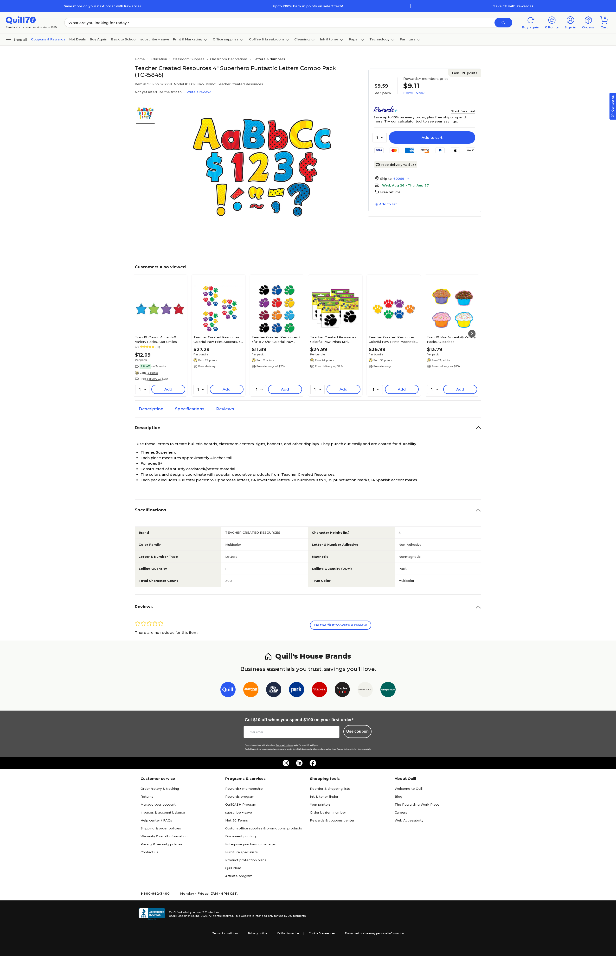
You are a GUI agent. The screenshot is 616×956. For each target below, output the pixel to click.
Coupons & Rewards (48, 39)
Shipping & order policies (161, 828)
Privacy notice (257, 933)
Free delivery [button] (207, 366)
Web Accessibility (409, 820)
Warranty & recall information (164, 836)
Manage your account (158, 804)
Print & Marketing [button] (187, 39)
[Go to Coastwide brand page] (250, 690)
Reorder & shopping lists (330, 788)
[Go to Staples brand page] (319, 690)
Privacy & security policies (161, 844)
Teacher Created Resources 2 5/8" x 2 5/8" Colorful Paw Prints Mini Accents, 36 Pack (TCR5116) (276, 339)
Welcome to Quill (409, 788)
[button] (503, 22)
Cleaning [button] (302, 39)
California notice (288, 933)
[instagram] (286, 763)
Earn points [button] (464, 73)
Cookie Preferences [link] (322, 933)
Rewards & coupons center (332, 820)
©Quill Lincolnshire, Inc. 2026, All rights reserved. (201, 916)
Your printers (320, 804)
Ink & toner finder (324, 796)
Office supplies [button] (225, 39)
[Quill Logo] (21, 20)
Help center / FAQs (156, 820)
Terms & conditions (225, 933)
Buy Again (98, 39)
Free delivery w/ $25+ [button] (154, 378)
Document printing (240, 836)
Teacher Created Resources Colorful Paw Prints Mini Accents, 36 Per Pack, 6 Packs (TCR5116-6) (335, 339)
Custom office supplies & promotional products (263, 828)
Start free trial (463, 111)
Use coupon (357, 731)
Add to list (388, 204)
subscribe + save (154, 39)
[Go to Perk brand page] (296, 690)
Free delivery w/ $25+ (398, 165)
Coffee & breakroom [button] (266, 39)
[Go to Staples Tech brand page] (342, 690)
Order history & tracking (160, 788)
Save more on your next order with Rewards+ (102, 6)
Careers (401, 812)
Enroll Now (413, 93)
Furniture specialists (241, 852)
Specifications (190, 408)
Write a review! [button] (198, 92)
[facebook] (313, 763)
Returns (147, 796)
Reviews (225, 408)
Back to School (123, 39)
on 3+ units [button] (158, 366)
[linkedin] (299, 763)
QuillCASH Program (240, 804)
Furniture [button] (408, 39)
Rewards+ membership (244, 788)
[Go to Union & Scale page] (365, 690)
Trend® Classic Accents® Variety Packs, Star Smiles (156, 339)
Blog (398, 796)
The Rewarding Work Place (417, 804)
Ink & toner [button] (329, 39)
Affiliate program (238, 876)
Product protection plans (245, 860)
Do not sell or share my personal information (374, 933)
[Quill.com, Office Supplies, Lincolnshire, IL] (152, 914)
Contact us (149, 852)
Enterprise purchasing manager (250, 844)
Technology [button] (379, 39)
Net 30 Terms (236, 820)
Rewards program (239, 796)
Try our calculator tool (403, 121)
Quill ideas (233, 868)
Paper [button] (354, 39)
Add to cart (432, 137)
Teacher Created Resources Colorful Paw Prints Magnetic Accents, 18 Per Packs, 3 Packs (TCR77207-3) (392, 339)
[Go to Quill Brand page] (228, 690)
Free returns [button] (390, 192)
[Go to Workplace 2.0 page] (388, 690)
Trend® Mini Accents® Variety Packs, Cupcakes (451, 339)
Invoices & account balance (163, 812)
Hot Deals (77, 39)
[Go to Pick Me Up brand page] (273, 690)
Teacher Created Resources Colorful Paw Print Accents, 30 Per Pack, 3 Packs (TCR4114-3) (218, 339)
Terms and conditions (284, 745)
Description (151, 408)
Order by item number (328, 812)
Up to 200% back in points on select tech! (308, 6)
